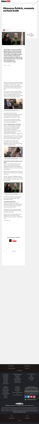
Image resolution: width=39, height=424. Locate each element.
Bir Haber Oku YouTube (31, 397)
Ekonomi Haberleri (5, 392)
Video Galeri (5, 397)
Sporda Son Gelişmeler (5, 390)
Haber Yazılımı (27, 418)
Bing (17, 393)
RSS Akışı (31, 380)
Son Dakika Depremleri (11, 368)
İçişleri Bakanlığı (17, 390)
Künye (31, 375)
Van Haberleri (6, 381)
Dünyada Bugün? (5, 391)
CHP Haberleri (17, 377)
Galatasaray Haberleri (17, 380)
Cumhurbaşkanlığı (17, 388)
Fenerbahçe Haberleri (17, 378)
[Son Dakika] (6, 1)
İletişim (31, 376)
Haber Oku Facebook (25, 397)
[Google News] (8, 65)
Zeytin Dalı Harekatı (17, 375)
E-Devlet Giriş (17, 387)
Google (17, 391)
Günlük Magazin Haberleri (6, 393)
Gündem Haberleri (5, 387)
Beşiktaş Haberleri (17, 381)
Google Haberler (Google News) (17, 392)
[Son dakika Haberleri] (19, 404)
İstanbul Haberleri (5, 376)
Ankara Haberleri (5, 377)
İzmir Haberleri (5, 378)
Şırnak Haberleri (5, 382)
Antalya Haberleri (5, 380)
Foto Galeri (5, 396)
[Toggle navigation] (24, 1)
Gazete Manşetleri (19, 370)
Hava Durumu (27, 368)
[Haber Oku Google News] (31, 400)
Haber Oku (14, 251)
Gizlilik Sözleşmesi (31, 377)
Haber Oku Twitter (28, 397)
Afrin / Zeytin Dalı (5, 375)
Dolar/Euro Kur (17, 376)
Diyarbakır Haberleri (6, 383)
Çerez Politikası (31, 378)
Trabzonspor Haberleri (17, 382)
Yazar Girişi (19, 420)
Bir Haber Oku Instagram (34, 397)
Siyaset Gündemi (5, 388)
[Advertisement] (19, 20)
